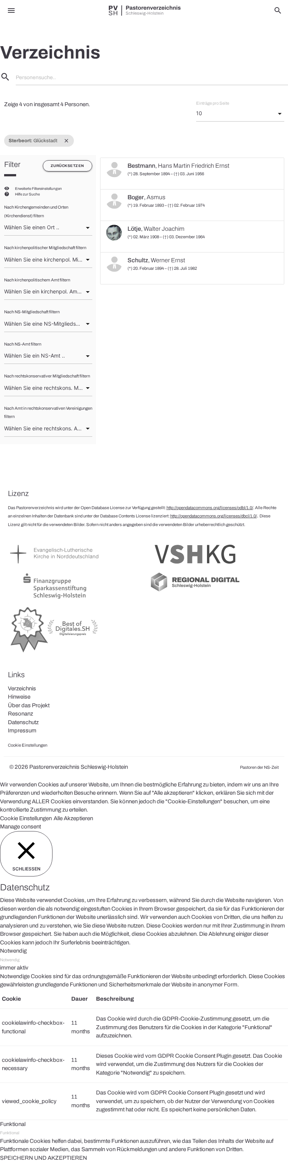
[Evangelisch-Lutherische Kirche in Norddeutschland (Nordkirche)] (55, 567)
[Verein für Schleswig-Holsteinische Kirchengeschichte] (195, 567)
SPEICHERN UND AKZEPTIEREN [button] (43, 1158)
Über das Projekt (29, 705)
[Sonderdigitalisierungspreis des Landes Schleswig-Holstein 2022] (55, 653)
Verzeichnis (22, 688)
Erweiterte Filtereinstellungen (38, 188)
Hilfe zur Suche (27, 194)
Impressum (22, 731)
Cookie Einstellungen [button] (26, 818)
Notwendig (10, 960)
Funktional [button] (13, 1124)
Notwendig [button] (13, 951)
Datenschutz (23, 722)
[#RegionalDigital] (195, 591)
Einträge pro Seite (212, 103)
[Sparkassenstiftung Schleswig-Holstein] (55, 599)
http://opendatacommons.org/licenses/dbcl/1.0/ (213, 516)
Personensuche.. (36, 77)
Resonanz (20, 714)
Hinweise (19, 697)
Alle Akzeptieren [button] (73, 818)
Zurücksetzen (67, 166)
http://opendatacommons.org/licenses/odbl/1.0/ (209, 507)
